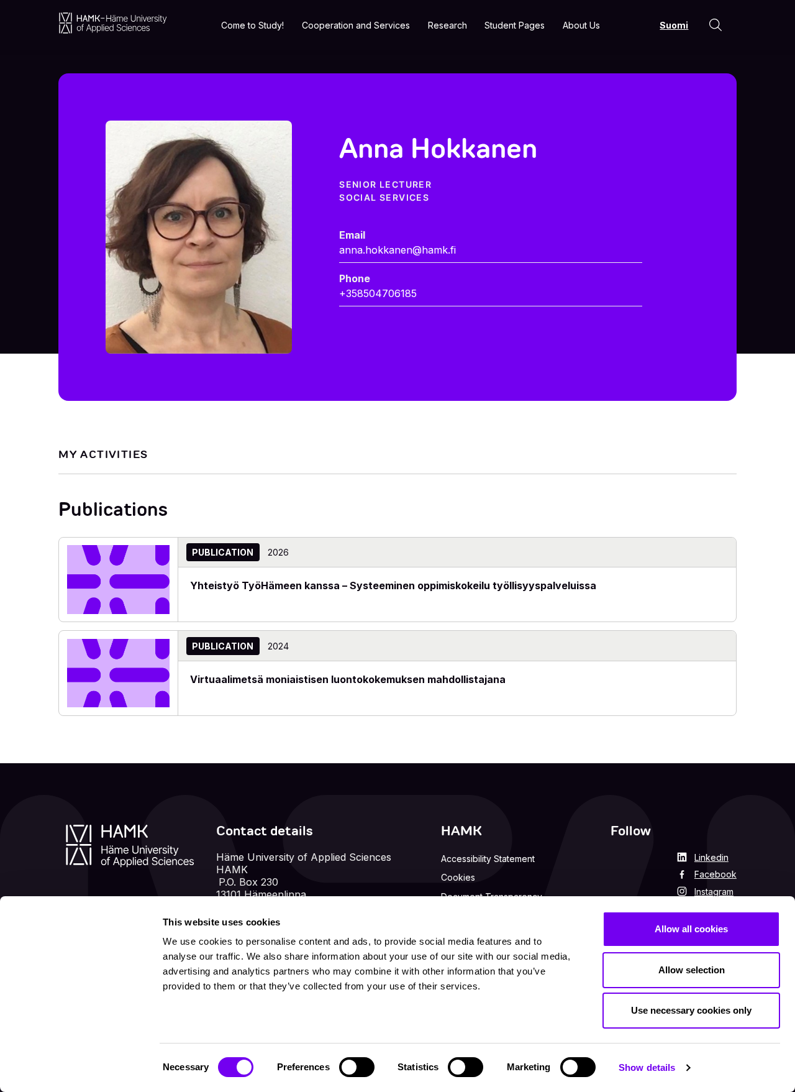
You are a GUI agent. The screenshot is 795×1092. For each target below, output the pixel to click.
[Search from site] (715, 24)
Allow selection (691, 970)
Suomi (674, 25)
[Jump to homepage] (112, 22)
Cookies (458, 877)
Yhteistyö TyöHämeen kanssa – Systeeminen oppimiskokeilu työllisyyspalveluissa (393, 585)
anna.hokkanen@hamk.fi (397, 250)
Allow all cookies (691, 929)
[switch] (357, 1067)
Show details (647, 1067)
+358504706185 (378, 293)
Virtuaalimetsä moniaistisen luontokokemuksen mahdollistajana (348, 679)
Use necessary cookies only (691, 1010)
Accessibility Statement (488, 858)
